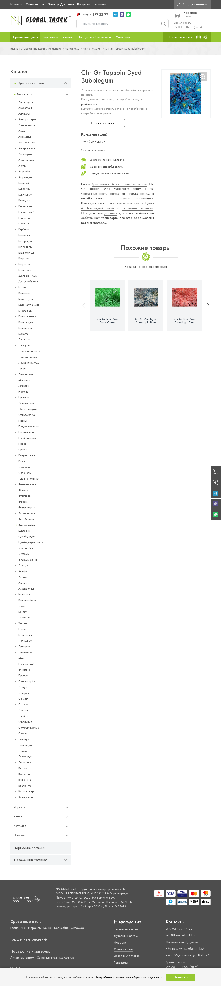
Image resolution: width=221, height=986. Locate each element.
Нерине (23, 391)
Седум (22, 687)
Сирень (23, 733)
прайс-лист (99, 150)
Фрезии (23, 502)
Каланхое (24, 293)
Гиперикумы (26, 241)
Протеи (22, 449)
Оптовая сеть (35, 4)
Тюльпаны (25, 762)
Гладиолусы (26, 253)
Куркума (23, 334)
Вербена (24, 774)
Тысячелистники (28, 479)
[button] (206, 305)
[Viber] (122, 14)
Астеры (23, 166)
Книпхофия (25, 635)
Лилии (22, 368)
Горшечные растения (58, 37)
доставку (110, 213)
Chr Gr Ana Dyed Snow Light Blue (146, 320)
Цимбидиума (27, 536)
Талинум (23, 739)
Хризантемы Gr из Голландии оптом (119, 184)
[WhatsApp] (128, 14)
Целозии (24, 531)
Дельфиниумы (27, 276)
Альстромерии (27, 119)
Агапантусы (25, 102)
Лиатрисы (24, 646)
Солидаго (24, 704)
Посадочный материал (94, 37)
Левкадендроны (29, 351)
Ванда (22, 768)
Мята (21, 658)
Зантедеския (26, 797)
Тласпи (22, 751)
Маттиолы (24, 380)
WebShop (123, 37)
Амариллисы (26, 125)
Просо (22, 444)
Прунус (23, 675)
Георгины (24, 223)
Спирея (23, 710)
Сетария (23, 693)
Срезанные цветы (25, 37)
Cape (21, 606)
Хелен (22, 623)
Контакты (101, 4)
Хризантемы (26, 525)
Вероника (24, 780)
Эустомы (23, 554)
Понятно (181, 977)
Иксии (22, 287)
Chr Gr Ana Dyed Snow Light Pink (184, 320)
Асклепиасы (26, 160)
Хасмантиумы (27, 513)
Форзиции (24, 496)
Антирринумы (27, 148)
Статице (23, 716)
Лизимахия (25, 652)
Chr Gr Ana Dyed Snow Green (107, 320)
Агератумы (25, 108)
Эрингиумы (25, 548)
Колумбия (20, 826)
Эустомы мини (27, 560)
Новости (16, 4)
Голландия (24, 94)
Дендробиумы (28, 281)
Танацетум (25, 745)
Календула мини (29, 305)
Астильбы (24, 171)
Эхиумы (23, 565)
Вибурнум (24, 786)
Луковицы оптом (22, 957)
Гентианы (24, 218)
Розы (21, 461)
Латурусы (24, 345)
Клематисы (25, 310)
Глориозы (24, 258)
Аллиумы (24, 114)
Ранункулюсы (27, 455)
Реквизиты (84, 4)
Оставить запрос (103, 123)
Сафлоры (24, 467)
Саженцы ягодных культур (55, 957)
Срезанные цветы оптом (100, 193)
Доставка (96, 160)
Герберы (23, 229)
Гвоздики (24, 200)
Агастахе (23, 583)
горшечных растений (137, 208)
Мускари (23, 386)
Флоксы (23, 490)
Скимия (23, 699)
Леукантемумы (27, 357)
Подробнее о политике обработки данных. (129, 977)
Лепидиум (25, 641)
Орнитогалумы (27, 415)
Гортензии (24, 270)
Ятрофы (22, 571)
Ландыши (25, 339)
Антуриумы (25, 154)
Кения (18, 816)
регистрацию (89, 104)
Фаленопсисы (27, 484)
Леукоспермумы (28, 363)
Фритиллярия (26, 507)
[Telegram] (115, 14)
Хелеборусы (26, 519)
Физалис (24, 670)
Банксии (23, 183)
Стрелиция (25, 722)
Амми (22, 131)
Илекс (22, 629)
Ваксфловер (26, 791)
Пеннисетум (26, 664)
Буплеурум (25, 195)
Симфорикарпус (28, 728)
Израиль (19, 807)
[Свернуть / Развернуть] (65, 83)
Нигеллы (23, 397)
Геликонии (25, 206)
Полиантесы (26, 432)
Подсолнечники (28, 426)
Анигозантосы (27, 142)
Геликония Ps (26, 212)
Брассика (24, 594)
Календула (25, 299)
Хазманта (24, 617)
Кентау (22, 612)
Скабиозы (24, 473)
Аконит (22, 577)
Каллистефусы (27, 600)
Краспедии (25, 328)
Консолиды (25, 322)
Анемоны (24, 137)
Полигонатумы (27, 438)
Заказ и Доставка (61, 4)
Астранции (25, 177)
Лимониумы (26, 374)
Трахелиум (25, 756)
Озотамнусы (26, 403)
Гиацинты (24, 235)
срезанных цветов (130, 203)
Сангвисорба (26, 681)
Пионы (22, 421)
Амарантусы (26, 589)
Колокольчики (27, 316)
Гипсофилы (25, 247)
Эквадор (19, 835)
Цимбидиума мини (30, 542)
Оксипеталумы (27, 409)
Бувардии (24, 189)
